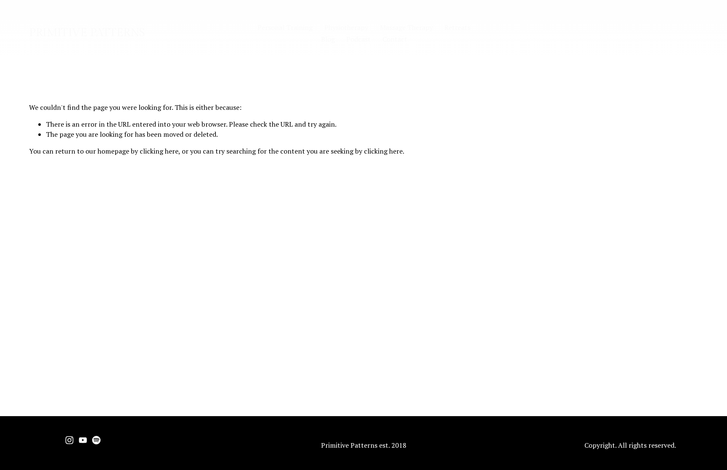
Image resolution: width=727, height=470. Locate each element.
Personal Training (285, 27)
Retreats (457, 27)
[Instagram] (69, 440)
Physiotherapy (346, 27)
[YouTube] (83, 440)
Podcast (358, 39)
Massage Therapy (406, 27)
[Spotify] (96, 440)
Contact (394, 39)
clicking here (159, 151)
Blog (328, 39)
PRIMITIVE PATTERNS (87, 33)
